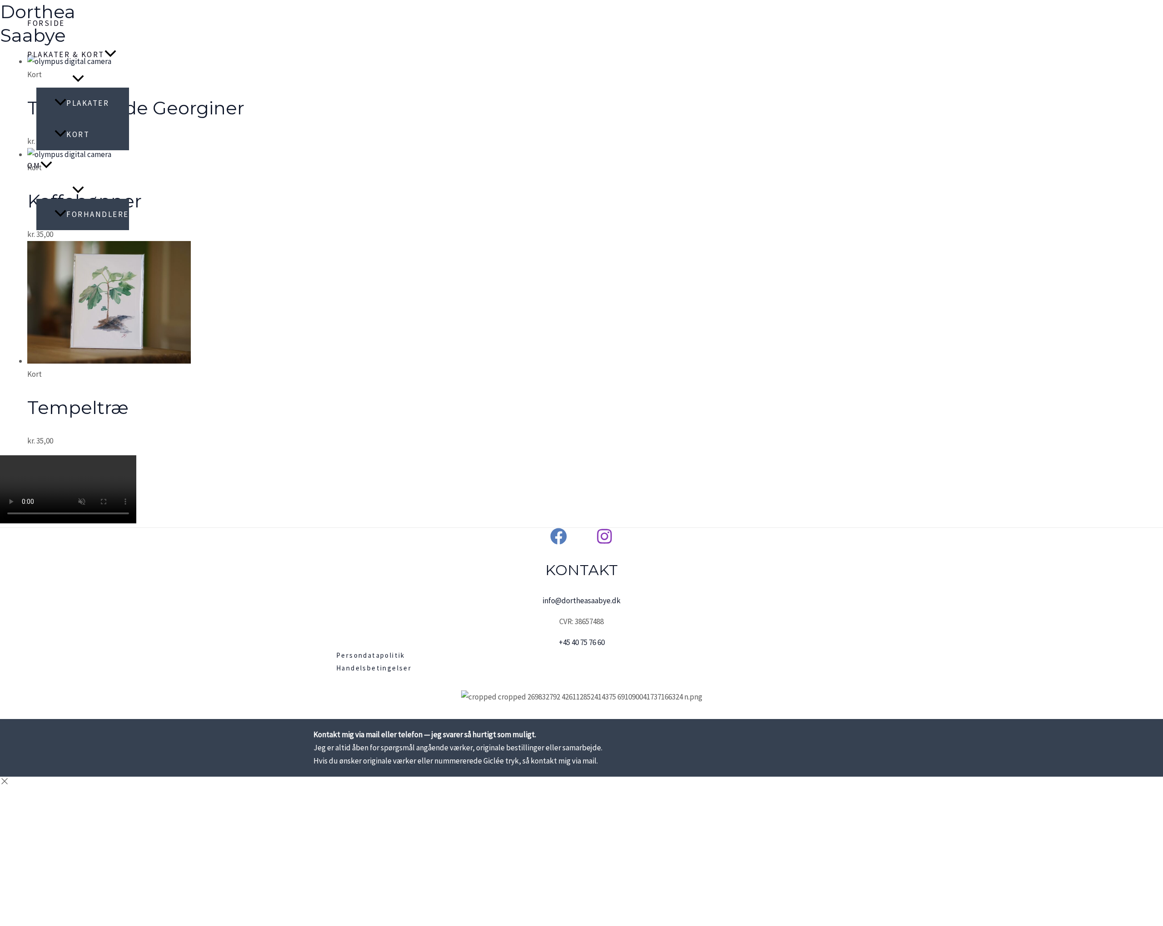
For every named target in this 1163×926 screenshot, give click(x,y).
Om (33, 166)
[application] (110, 54)
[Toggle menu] (78, 79)
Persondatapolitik (370, 655)
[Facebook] (558, 542)
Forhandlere (97, 214)
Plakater (87, 103)
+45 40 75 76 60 (582, 642)
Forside (46, 23)
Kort (77, 134)
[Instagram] (604, 542)
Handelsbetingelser (374, 668)
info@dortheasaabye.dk (581, 601)
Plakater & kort (65, 54)
